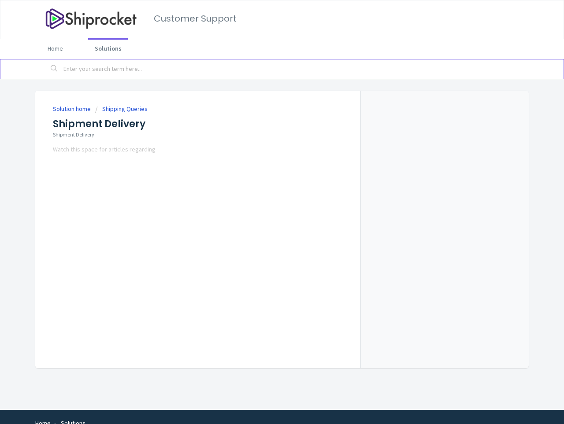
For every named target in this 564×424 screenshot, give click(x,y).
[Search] (54, 69)
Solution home (72, 109)
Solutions (108, 48)
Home (55, 48)
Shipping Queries (125, 109)
